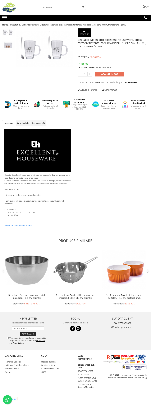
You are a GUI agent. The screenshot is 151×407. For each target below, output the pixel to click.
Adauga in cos (109, 74)
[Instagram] (78, 328)
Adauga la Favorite (88, 89)
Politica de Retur (48, 365)
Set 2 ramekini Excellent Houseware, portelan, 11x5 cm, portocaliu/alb (124, 296)
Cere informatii (111, 89)
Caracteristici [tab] (23, 123)
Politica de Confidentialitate (16, 365)
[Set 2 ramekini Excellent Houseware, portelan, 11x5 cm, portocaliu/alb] (124, 270)
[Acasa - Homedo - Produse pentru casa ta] (17, 7)
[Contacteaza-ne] (145, 18)
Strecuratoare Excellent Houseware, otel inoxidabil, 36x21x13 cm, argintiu (75, 296)
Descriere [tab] (8, 123)
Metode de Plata (48, 361)
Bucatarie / (16, 24)
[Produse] (4, 18)
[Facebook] (72, 328)
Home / (6, 24)
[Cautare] (83, 7)
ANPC (43, 372)
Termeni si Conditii (12, 361)
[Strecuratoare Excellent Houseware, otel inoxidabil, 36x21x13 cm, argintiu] (75, 270)
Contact (7, 372)
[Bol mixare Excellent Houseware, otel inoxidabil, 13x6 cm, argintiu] (27, 270)
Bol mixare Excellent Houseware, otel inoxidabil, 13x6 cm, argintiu (26, 296)
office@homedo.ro (124, 327)
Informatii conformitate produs (18, 225)
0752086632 (124, 323)
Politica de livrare (11, 368)
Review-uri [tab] (38, 123)
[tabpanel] (44, 49)
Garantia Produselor (50, 368)
